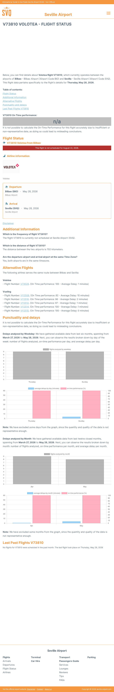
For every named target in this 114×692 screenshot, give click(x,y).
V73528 (25, 284)
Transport (64, 657)
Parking (91, 657)
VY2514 (25, 306)
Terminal (36, 657)
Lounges (63, 668)
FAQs (62, 680)
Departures (9, 664)
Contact (40, 689)
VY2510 (25, 299)
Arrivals (7, 661)
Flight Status (9, 93)
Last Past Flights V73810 (16, 108)
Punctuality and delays (15, 104)
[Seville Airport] (6, 11)
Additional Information (14, 97)
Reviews (63, 672)
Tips (61, 676)
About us (48, 689)
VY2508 (25, 295)
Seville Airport (58, 14)
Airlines (6, 672)
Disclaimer (31, 689)
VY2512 (25, 303)
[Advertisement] (57, 50)
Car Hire (35, 661)
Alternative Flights (12, 101)
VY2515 (25, 310)
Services (63, 664)
